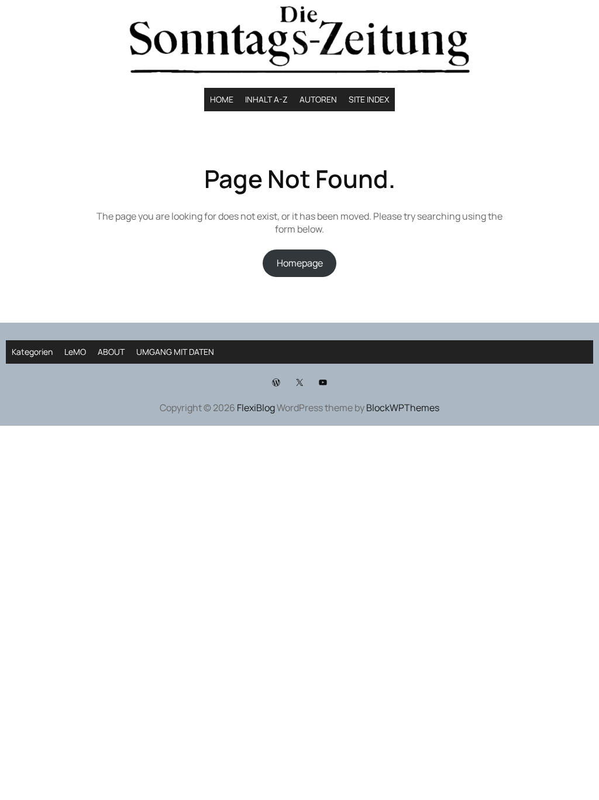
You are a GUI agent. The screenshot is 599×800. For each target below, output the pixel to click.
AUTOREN (318, 99)
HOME (221, 99)
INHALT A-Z (266, 99)
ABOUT (111, 351)
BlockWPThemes (402, 407)
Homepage (300, 263)
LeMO (75, 351)
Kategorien (32, 351)
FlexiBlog (256, 407)
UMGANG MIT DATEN (175, 351)
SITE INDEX (369, 99)
